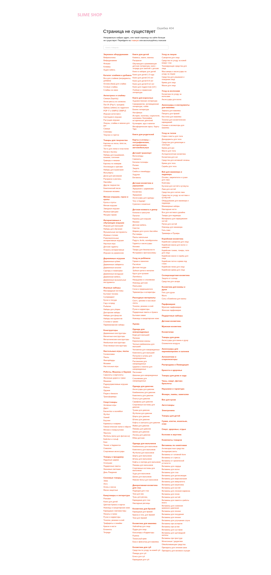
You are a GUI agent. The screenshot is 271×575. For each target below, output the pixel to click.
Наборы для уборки (111, 309)
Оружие (106, 390)
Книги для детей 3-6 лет (143, 78)
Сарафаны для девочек (143, 402)
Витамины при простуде (172, 538)
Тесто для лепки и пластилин (116, 149)
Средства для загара (171, 281)
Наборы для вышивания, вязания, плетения (113, 156)
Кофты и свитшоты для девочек (146, 423)
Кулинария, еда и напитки (144, 123)
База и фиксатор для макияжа (146, 542)
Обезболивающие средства (173, 544)
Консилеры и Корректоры (143, 533)
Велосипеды (138, 156)
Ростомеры (137, 234)
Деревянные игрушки (114, 258)
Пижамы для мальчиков (143, 465)
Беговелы (137, 177)
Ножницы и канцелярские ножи (116, 508)
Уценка (136, 324)
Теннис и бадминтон (112, 445)
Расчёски (137, 264)
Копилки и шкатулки (141, 212)
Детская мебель (139, 225)
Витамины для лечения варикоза (176, 491)
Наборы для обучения (112, 229)
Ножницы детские (140, 283)
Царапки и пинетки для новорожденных (142, 368)
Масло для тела (169, 151)
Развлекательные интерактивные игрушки (113, 239)
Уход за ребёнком (141, 258)
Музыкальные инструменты (115, 232)
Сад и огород (109, 303)
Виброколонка (109, 57)
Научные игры (109, 244)
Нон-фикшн (137, 113)
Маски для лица (169, 85)
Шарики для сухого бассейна (145, 231)
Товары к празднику (113, 457)
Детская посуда (139, 267)
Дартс (106, 408)
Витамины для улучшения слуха (176, 520)
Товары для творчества (115, 140)
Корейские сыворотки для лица (175, 242)
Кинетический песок (112, 188)
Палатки (136, 216)
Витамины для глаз (170, 472)
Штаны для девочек (141, 419)
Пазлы (106, 357)
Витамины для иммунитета (173, 482)
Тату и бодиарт (139, 201)
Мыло (164, 295)
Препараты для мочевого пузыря (176, 551)
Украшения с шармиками (143, 189)
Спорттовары (110, 402)
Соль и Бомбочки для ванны (174, 299)
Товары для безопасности (144, 250)
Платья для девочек (141, 399)
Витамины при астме (171, 527)
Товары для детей (171, 416)
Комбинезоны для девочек (144, 392)
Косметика (137, 192)
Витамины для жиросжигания (174, 479)
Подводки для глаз (141, 491)
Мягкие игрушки (110, 205)
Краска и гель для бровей (144, 515)
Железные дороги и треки (114, 378)
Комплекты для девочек (143, 395)
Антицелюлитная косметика (174, 154)
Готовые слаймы (110, 87)
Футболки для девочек (142, 413)
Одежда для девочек (143, 386)
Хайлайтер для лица (141, 526)
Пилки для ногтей (169, 224)
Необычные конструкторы (114, 342)
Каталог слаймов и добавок (117, 75)
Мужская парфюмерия (171, 307)
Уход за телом (169, 133)
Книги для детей (110, 502)
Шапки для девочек (141, 432)
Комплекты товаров (172, 440)
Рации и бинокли (110, 393)
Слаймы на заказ (110, 90)
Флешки (106, 64)
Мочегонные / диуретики (172, 541)
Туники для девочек (141, 410)
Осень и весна (109, 487)
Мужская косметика (171, 326)
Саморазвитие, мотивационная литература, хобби (146, 105)
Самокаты (137, 159)
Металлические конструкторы (116, 339)
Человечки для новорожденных (146, 350)
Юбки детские (139, 438)
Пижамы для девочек (142, 429)
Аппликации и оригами (113, 167)
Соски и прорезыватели (143, 289)
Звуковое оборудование (115, 54)
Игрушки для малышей (113, 226)
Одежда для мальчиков (144, 443)
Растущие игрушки (111, 120)
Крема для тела (168, 163)
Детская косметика (171, 321)
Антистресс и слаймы (114, 95)
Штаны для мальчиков (142, 459)
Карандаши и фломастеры (114, 511)
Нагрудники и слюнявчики (144, 280)
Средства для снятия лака (173, 192)
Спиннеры (107, 132)
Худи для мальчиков (141, 474)
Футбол (106, 414)
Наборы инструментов (112, 318)
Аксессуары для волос (172, 99)
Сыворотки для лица (170, 57)
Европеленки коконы (141, 341)
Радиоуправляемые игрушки (115, 384)
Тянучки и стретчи (111, 135)
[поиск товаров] (166, 47)
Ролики (136, 165)
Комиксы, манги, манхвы (143, 57)
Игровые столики (110, 235)
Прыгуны (107, 433)
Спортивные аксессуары (113, 451)
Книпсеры (166, 183)
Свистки (136, 228)
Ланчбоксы (137, 277)
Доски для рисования (112, 176)
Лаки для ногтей (169, 189)
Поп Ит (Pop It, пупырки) (113, 105)
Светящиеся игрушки (112, 117)
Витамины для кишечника (173, 485)
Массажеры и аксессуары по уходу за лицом (174, 72)
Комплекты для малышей (143, 353)
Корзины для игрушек (142, 219)
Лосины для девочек (141, 435)
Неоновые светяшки (112, 469)
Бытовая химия (139, 315)
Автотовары (168, 405)
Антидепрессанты (169, 451)
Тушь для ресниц (140, 497)
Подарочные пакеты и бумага (145, 312)
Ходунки (136, 175)
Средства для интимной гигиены (176, 160)
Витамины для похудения (173, 514)
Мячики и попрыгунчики (113, 430)
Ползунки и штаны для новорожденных (142, 357)
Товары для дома (170, 337)
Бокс (105, 442)
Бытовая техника (110, 294)
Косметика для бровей (144, 509)
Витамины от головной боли (174, 454)
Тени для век (138, 494)
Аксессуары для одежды (143, 198)
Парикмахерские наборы (113, 325)
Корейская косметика (172, 239)
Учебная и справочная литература (142, 91)
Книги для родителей (143, 134)
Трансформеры (109, 397)
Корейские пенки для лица (173, 267)
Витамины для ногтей (171, 497)
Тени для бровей (140, 518)
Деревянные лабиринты (113, 264)
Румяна (136, 536)
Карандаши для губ (141, 559)
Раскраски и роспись (112, 179)
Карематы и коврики (112, 424)
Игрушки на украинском (113, 253)
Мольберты (108, 173)
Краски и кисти (109, 526)
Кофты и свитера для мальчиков (147, 462)
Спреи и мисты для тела (172, 136)
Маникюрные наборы (171, 206)
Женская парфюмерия (171, 310)
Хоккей (106, 417)
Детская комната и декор (145, 209)
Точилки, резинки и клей (113, 520)
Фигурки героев (110, 215)
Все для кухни (169, 400)
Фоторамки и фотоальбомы (144, 253)
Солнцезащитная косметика (176, 275)
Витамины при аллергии (172, 523)
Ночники (136, 247)
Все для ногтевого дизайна (173, 212)
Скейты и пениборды (141, 171)
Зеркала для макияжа (171, 111)
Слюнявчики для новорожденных (140, 379)
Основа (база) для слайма (114, 84)
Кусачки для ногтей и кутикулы (175, 186)
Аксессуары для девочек (143, 389)
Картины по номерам (112, 163)
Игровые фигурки (110, 212)
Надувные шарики (111, 460)
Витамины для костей (171, 488)
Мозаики (107, 363)
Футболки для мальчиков (143, 453)
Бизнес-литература (141, 109)
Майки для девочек (141, 426)
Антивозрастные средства (173, 448)
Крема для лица (169, 82)
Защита (136, 168)
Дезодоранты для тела (171, 139)
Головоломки (109, 354)
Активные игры (109, 405)
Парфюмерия (168, 304)
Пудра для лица (139, 529)
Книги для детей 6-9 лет (143, 81)
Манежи (136, 222)
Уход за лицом (169, 54)
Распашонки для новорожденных (140, 362)
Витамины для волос (171, 469)
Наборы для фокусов (112, 315)
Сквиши (106, 129)
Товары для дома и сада (174, 375)
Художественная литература (145, 101)
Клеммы (107, 67)
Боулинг (107, 420)
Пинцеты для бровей (170, 114)
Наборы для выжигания (113, 170)
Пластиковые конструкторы (115, 346)
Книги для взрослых (143, 98)
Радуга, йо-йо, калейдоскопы (145, 240)
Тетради (106, 532)
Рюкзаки (107, 498)
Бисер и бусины (110, 152)
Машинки (107, 381)
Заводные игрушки (111, 209)
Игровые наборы (112, 288)
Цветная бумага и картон (114, 505)
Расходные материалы (144, 297)
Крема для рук (168, 148)
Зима (105, 481)
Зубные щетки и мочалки (143, 271)
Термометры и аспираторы (144, 292)
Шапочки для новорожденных (145, 375)
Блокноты (107, 529)
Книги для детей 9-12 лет (143, 84)
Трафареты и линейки (112, 523)
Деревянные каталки (112, 268)
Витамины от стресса (171, 458)
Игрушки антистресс (112, 114)
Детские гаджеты (110, 247)
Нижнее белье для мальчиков (145, 480)
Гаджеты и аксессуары (142, 243)
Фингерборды (109, 360)
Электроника (168, 410)
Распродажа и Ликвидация (175, 365)
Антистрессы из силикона (114, 102)
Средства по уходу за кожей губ (146, 550)
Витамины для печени (171, 511)
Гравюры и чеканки (111, 160)
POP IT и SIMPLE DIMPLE (114, 111)
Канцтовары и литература (116, 495)
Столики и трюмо (110, 322)
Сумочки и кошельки (141, 204)
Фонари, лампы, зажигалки (175, 394)
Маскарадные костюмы (113, 291)
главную (135, 40)
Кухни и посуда (110, 300)
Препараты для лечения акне (174, 547)
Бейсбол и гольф (110, 439)
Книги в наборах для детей (144, 71)
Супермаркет (109, 297)
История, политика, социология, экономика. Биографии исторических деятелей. (146, 118)
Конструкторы (110, 330)
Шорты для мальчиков (142, 456)
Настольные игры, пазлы (116, 351)
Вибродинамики (110, 60)
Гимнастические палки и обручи (117, 427)
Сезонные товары (112, 478)
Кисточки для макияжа (171, 117)
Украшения (137, 195)
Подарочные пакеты (112, 466)
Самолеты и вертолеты (113, 375)
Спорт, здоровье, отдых (174, 429)
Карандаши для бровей (142, 512)
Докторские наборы (111, 312)
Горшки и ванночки (140, 261)
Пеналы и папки (110, 514)
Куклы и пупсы (109, 202)
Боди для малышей (141, 335)
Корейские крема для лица (173, 270)
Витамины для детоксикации (174, 475)
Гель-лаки (166, 230)
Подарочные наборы (172, 316)
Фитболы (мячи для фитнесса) (116, 436)
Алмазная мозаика (111, 191)
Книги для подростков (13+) (144, 87)
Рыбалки (107, 306)
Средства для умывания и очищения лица (173, 78)
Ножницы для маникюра (172, 227)
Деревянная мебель (112, 277)
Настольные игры (110, 366)
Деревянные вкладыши (113, 274)
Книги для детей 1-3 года (143, 75)
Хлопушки (107, 463)
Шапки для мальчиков (142, 477)
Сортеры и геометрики (113, 271)
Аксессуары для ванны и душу (175, 340)
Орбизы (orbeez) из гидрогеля (116, 108)
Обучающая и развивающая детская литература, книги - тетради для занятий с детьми (146, 66)
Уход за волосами (171, 91)
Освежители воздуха (171, 343)
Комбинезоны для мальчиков (145, 446)
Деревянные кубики (111, 261)
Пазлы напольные (140, 237)
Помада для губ (139, 553)
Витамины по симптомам (174, 445)
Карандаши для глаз (141, 500)
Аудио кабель (109, 70)
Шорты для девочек (141, 416)
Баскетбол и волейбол (113, 411)
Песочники (137, 372)
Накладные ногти (169, 209)
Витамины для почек (171, 494)
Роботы (106, 387)
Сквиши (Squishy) (110, 98)
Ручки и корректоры (111, 517)
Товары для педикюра (171, 215)
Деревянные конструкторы (114, 333)
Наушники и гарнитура (173, 389)
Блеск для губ (139, 556)
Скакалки (107, 448)
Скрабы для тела (169, 166)
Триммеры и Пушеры (171, 233)
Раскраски (137, 60)
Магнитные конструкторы (114, 336)
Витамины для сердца (171, 466)
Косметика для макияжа (144, 523)
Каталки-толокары (140, 162)
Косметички (168, 332)
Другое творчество (111, 185)
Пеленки (136, 338)
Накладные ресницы (141, 503)
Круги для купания (140, 273)
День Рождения (110, 472)
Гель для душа (168, 292)
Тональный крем (140, 539)
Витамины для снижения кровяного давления (172, 507)
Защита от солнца (169, 278)
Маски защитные (110, 490)
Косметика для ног (170, 157)
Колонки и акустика (171, 434)
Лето (105, 484)
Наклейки (107, 182)
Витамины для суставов (172, 530)
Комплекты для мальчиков (144, 450)
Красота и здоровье (172, 370)
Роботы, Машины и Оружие (117, 372)
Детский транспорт (142, 153)
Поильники (137, 286)
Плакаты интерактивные (113, 250)
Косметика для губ (142, 547)
